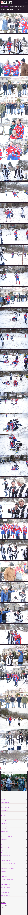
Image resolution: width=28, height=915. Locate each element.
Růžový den (3, 871)
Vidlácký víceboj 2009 (5, 892)
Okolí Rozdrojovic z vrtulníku (6, 826)
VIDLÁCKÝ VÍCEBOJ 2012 (5, 860)
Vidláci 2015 (3, 828)
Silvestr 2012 (3, 858)
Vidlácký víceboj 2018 (5, 812)
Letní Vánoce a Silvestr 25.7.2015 (7, 834)
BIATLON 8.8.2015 (4, 831)
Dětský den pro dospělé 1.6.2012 (7, 868)
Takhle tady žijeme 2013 (5, 852)
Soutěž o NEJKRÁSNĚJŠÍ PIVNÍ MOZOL (8, 863)
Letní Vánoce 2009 (4, 897)
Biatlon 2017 (3, 815)
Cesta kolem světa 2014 (5, 844)
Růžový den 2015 (4, 839)
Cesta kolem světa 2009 (5, 895)
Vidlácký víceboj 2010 (5, 882)
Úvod (2, 6)
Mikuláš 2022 (3, 804)
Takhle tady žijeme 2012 (5, 855)
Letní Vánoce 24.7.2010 (5, 887)
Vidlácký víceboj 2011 (5, 874)
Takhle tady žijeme (4, 810)
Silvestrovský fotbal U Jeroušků (7, 879)
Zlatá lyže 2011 (4, 876)
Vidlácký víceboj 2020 (5, 807)
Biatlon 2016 (3, 818)
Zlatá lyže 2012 (4, 866)
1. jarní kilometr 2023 (5, 802)
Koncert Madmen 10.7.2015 (6, 836)
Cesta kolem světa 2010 (5, 884)
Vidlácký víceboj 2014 (5, 842)
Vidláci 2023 (3, 792)
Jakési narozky (4, 823)
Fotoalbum (6, 6)
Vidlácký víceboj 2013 (5, 847)
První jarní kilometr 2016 (6, 820)
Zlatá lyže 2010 (4, 889)
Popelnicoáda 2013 (5, 850)
